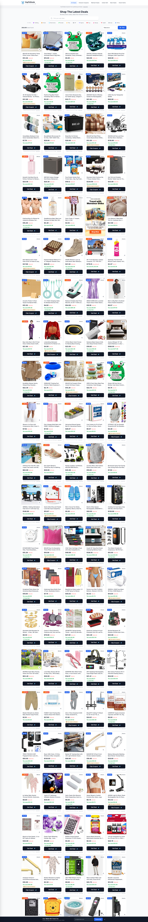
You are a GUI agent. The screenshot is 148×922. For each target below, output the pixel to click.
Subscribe (98, 919)
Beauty (96, 22)
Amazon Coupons (84, 2)
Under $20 (105, 2)
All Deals (73, 2)
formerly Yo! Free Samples (30, 3)
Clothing (37, 22)
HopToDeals (30, 2)
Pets (69, 22)
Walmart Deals (95, 2)
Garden (62, 22)
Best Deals (113, 2)
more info (85, 6)
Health (104, 22)
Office (118, 22)
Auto (111, 22)
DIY (75, 22)
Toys (89, 22)
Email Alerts (122, 2)
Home (44, 22)
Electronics (53, 22)
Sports (82, 22)
